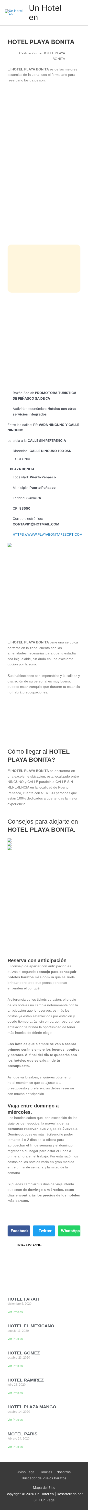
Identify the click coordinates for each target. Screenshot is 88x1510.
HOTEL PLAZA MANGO (32, 1406)
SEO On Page (44, 1500)
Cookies (46, 1472)
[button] (19, 1230)
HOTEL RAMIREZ (26, 1380)
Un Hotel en (45, 12)
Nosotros (63, 1472)
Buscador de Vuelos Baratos (44, 1478)
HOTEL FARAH (23, 1299)
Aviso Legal (26, 1472)
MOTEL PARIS (22, 1433)
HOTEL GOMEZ (24, 1353)
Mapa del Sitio (44, 1488)
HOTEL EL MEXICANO (31, 1325)
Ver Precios (15, 1312)
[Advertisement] (44, 341)
